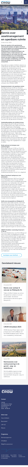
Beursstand (4, 421)
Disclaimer (14, 456)
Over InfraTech (5, 418)
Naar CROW (13, 455)
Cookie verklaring (5, 456)
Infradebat (4, 441)
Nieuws (3, 428)
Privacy (20, 455)
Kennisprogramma (6, 437)
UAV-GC (3, 424)
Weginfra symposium (7, 444)
